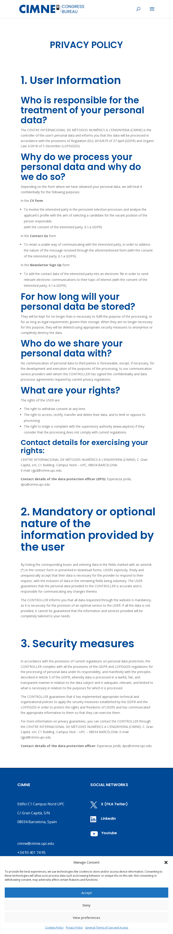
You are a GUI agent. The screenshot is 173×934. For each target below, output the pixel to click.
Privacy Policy (74, 927)
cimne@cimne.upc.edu (35, 843)
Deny (86, 905)
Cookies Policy (54, 927)
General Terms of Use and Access (106, 927)
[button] (166, 862)
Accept (86, 892)
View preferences (86, 917)
